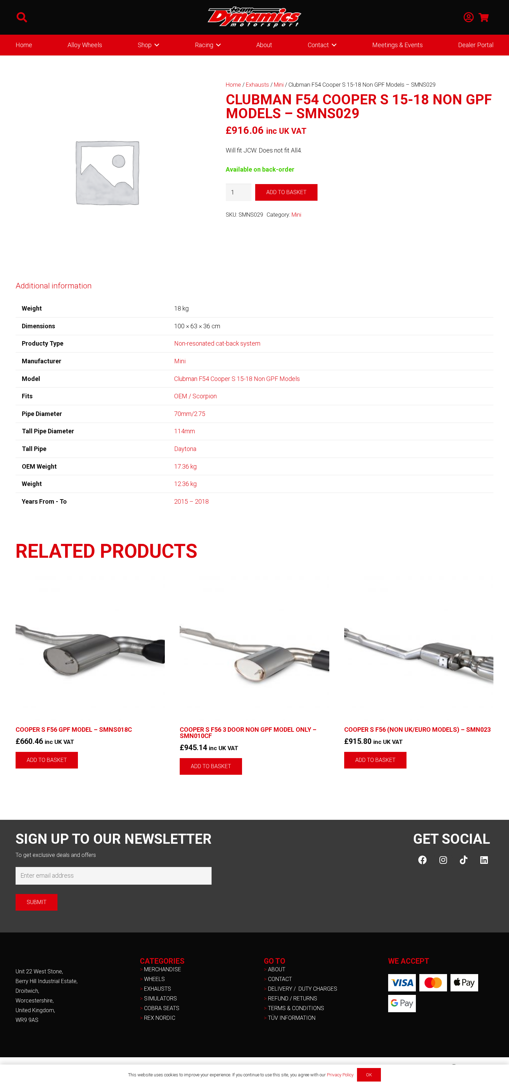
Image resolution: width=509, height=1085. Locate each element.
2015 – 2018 (191, 501)
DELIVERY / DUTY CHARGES (302, 989)
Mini (279, 84)
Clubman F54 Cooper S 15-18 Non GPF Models (237, 378)
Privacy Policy (340, 1074)
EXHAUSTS (157, 989)
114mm (184, 431)
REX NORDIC (160, 1018)
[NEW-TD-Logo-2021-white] (254, 17)
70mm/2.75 (189, 413)
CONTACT (280, 979)
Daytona (185, 448)
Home (233, 84)
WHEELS (154, 979)
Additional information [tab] (54, 285)
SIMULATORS (160, 998)
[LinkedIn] (483, 859)
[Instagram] (443, 859)
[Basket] (483, 17)
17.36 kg (185, 466)
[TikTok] (463, 859)
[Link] (469, 17)
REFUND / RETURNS (292, 998)
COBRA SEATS (161, 1008)
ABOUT (276, 969)
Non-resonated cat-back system (217, 343)
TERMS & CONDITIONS (296, 1008)
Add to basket (286, 192)
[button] (21, 17)
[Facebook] (422, 859)
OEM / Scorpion (195, 396)
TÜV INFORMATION (291, 1018)
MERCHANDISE (162, 969)
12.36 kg (185, 483)
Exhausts (257, 84)
